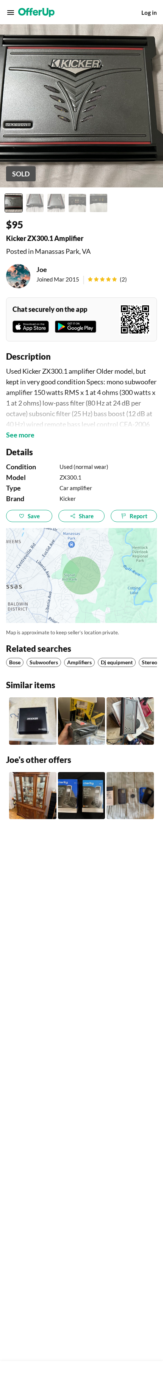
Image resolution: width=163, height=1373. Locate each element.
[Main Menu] (10, 12)
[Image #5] (98, 202)
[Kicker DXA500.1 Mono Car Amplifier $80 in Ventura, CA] (32, 721)
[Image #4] (77, 202)
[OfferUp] (36, 12)
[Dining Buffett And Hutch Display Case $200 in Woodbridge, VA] (32, 795)
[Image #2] (35, 202)
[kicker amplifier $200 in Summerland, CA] (130, 721)
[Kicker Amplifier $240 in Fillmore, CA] (81, 721)
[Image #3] (56, 202)
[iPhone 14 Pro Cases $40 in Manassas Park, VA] (130, 795)
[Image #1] (14, 202)
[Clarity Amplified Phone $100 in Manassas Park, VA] (81, 795)
